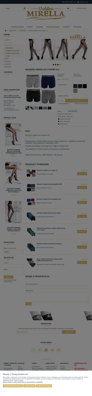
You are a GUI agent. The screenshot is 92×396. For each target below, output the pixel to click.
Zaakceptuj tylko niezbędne (13, 386)
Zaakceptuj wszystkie (44, 386)
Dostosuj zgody (29, 386)
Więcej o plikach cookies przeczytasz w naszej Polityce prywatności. (23, 382)
